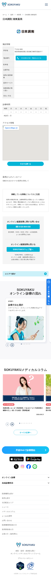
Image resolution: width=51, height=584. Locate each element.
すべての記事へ (25, 432)
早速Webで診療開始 (25, 450)
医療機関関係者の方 (9, 525)
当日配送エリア (8, 502)
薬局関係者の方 (8, 529)
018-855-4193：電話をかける (31, 58)
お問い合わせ (7, 520)
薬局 (11, 15)
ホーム (5, 15)
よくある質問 (7, 516)
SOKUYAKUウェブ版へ (23, 249)
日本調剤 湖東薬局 (31, 15)
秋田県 (19, 15)
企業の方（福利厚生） (10, 534)
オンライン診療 (8, 477)
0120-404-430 (25, 226)
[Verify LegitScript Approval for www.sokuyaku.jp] (20, 566)
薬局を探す (6, 498)
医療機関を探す (8, 493)
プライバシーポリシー (25, 558)
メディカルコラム (8, 511)
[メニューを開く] (46, 4)
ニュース (5, 507)
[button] (12, 424)
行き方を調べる (25, 164)
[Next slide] (12, 345)
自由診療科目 (7, 482)
